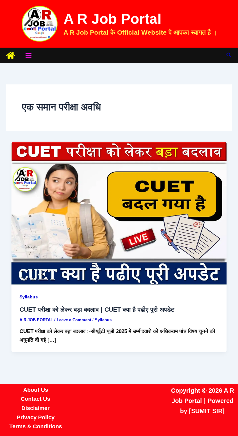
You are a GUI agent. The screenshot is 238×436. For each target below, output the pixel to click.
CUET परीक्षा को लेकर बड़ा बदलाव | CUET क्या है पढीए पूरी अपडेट (97, 309)
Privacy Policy (36, 417)
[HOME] (10, 55)
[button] (229, 55)
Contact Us (35, 399)
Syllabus (29, 296)
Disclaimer (35, 408)
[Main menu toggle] (28, 55)
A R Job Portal (112, 19)
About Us (35, 390)
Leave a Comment (74, 320)
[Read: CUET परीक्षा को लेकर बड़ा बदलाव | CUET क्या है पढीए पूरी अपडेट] (119, 213)
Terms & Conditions (35, 426)
